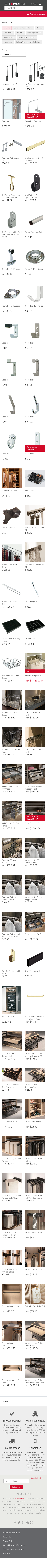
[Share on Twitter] (18, 1522)
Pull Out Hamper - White (34, 675)
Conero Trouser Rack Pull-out (33, 1159)
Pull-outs (20, 33)
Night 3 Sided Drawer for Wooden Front (35, 787)
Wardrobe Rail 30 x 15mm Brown (32, 861)
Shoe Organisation (34, 33)
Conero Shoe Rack (9, 1121)
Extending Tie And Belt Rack (10, 566)
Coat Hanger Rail (32, 602)
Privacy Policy (8, 1541)
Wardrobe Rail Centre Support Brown (33, 898)
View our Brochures (37, 14)
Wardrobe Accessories (26, 37)
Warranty (6, 1553)
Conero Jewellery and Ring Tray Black (10, 1086)
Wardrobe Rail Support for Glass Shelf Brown (11, 935)
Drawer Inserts (9, 37)
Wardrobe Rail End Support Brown (9, 898)
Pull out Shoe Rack (9, 1017)
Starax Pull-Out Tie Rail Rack (34, 750)
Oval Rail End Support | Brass (11, 972)
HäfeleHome (15, 1533)
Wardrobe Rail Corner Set (10, 159)
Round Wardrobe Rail (33, 232)
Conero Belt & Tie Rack (34, 1232)
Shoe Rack (29, 491)
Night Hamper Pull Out (34, 934)
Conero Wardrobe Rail (10, 1306)
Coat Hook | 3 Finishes (34, 306)
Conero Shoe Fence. (33, 1121)
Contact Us (31, 117)
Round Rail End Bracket (11, 269)
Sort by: (5, 50)
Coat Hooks (8, 33)
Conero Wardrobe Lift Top (10, 1344)
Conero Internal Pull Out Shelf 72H (11, 1381)
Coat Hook (6, 343)
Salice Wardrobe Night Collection (28, 42)
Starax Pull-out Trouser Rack (11, 750)
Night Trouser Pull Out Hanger (10, 824)
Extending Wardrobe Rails (10, 603)
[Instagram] (31, 1522)
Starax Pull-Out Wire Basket (9, 713)
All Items (7, 28)
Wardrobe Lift (7, 121)
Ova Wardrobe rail (32, 971)
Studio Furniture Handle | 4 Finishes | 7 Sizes (34, 1018)
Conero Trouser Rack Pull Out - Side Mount (33, 1196)
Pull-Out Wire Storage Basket (10, 676)
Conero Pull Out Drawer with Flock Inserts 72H (34, 1054)
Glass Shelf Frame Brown (9, 861)
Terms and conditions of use (13, 1549)
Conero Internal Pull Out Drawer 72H (34, 1344)
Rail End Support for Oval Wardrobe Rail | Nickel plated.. (12, 233)
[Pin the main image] (23, 1522)
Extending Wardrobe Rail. (35, 1306)
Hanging (40, 28)
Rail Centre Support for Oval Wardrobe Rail (11, 196)
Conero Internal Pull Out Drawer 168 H (11, 1054)
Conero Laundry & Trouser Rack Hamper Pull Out (10, 1233)
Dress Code (8, 42)
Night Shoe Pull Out (32, 823)
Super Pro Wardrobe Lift (34, 121)
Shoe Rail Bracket (9, 528)
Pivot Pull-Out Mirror (9, 491)
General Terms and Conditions (14, 1545)
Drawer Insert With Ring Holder (11, 640)
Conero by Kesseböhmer (23, 28)
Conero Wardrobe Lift (33, 1269)
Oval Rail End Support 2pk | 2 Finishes (33, 196)
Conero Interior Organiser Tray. (31, 1086)
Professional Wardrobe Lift (34, 85)
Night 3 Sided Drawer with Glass (10, 787)
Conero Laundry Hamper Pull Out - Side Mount (11, 1196)
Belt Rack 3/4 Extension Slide (34, 529)
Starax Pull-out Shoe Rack (33, 713)
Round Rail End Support (34, 269)
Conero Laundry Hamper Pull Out (11, 1159)
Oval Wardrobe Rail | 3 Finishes (34, 159)
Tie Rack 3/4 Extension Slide (34, 566)
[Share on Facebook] (15, 1522)
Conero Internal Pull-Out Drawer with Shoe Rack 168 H (34, 1381)
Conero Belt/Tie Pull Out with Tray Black (11, 1270)
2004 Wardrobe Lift (9, 84)
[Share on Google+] (27, 1522)
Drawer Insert (30, 639)
